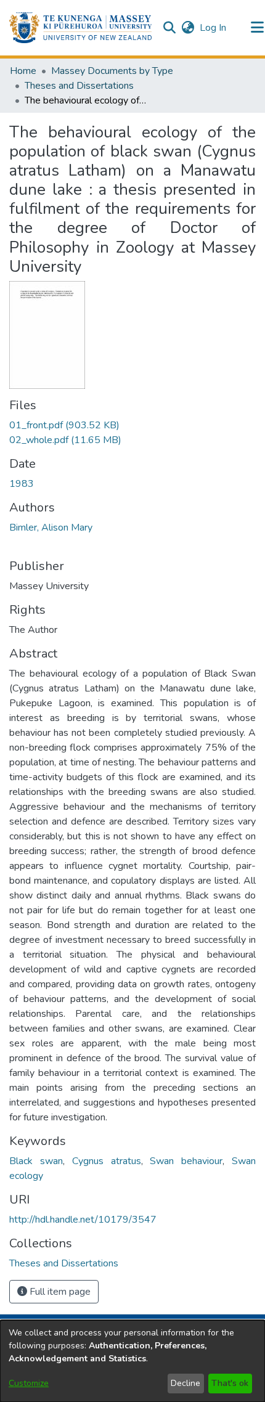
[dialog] (132, 1361)
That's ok (229, 1383)
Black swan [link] (36, 1161)
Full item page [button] (59, 1291)
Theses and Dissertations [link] (79, 85)
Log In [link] (213, 28)
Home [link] (23, 71)
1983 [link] (21, 484)
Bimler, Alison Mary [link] (50, 527)
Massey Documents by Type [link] (112, 71)
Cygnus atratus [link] (106, 1161)
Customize (29, 1383)
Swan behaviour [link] (186, 1161)
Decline (185, 1383)
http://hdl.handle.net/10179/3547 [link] (83, 1219)
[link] (64, 425)
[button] (80, 27)
